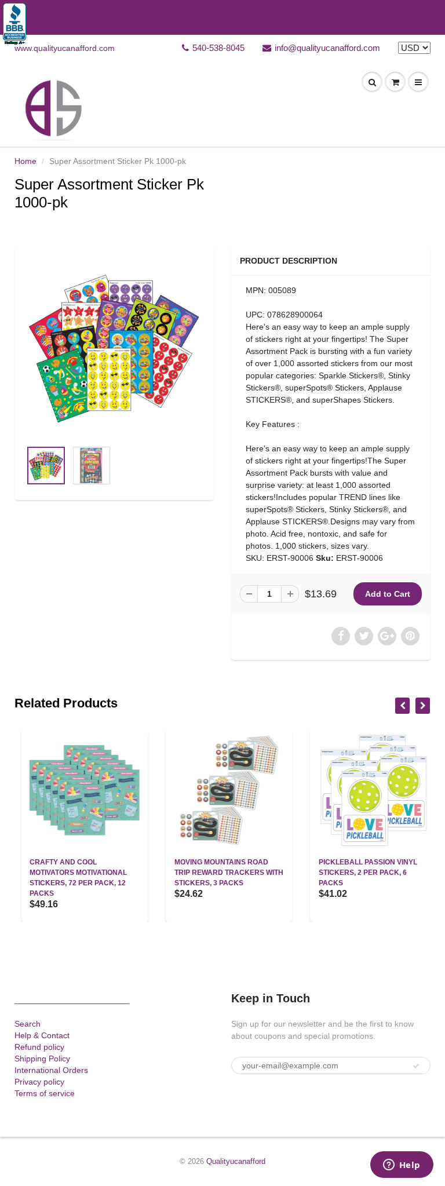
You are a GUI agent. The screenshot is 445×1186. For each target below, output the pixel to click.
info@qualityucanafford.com (327, 48)
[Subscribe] (416, 1066)
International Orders (51, 1070)
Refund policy (39, 1047)
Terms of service (44, 1093)
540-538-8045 (218, 48)
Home (25, 161)
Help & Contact (42, 1035)
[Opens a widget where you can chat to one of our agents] (401, 1165)
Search (27, 1023)
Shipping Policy (42, 1058)
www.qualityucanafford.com (64, 48)
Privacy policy (39, 1081)
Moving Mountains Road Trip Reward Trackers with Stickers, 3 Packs (221, 872)
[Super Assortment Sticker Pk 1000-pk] (114, 349)
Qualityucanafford (235, 1161)
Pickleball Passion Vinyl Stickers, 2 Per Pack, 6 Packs (361, 872)
